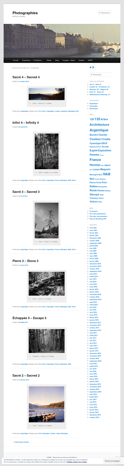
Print (104, 182)
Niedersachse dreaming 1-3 (100, 94)
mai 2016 (93, 371)
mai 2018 (93, 310)
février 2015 (94, 410)
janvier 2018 (94, 320)
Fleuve (101, 155)
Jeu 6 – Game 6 (95, 84)
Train (102, 194)
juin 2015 (93, 399)
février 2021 (94, 233)
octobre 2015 (94, 389)
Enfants (93, 147)
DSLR (104, 143)
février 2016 (94, 379)
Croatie (105, 139)
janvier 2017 (94, 351)
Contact (81, 60)
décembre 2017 (95, 322)
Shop (57, 60)
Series (49, 60)
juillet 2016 (94, 366)
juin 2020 (93, 248)
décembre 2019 (95, 263)
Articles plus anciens (20, 442)
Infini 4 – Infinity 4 (25, 122)
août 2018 (93, 302)
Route (93, 190)
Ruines (101, 190)
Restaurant (102, 186)
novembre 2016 (95, 356)
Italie (102, 165)
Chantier (102, 134)
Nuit (77, 111)
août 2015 (93, 394)
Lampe (96, 169)
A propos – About (69, 60)
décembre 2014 (95, 415)
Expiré (94, 150)
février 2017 (94, 348)
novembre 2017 (95, 325)
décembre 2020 (95, 238)
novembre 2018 (95, 294)
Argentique (24, 111)
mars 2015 (93, 407)
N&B (69, 180)
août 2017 (93, 333)
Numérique (94, 108)
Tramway (94, 198)
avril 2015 (93, 404)
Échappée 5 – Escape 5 (29, 318)
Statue (108, 190)
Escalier (105, 146)
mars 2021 (93, 230)
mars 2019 (93, 287)
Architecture (99, 124)
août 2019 (93, 274)
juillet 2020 (94, 246)
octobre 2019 (94, 269)
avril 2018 (93, 312)
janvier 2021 (94, 235)
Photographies (25, 12)
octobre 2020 (94, 240)
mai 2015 (93, 402)
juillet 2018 (94, 304)
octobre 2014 (94, 417)
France (57, 180)
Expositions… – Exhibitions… (32, 60)
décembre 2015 (95, 384)
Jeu (91, 169)
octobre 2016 (94, 358)
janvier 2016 (94, 381)
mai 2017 (93, 340)
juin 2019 (93, 279)
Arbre (44, 111)
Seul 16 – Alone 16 (97, 92)
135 (39, 111)
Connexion (94, 211)
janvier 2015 (94, 412)
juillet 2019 (94, 276)
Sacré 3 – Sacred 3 (26, 191)
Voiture (94, 201)
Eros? (98, 146)
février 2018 (94, 317)
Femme (94, 154)
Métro (100, 175)
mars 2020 (93, 256)
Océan (97, 179)
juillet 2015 (94, 397)
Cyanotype (93, 106)
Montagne (71, 111)
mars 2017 (93, 345)
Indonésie (64, 111)
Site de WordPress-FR (98, 219)
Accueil (15, 60)
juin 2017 (93, 338)
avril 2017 (93, 343)
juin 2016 (93, 369)
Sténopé (94, 194)
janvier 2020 (94, 261)
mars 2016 (93, 376)
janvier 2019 (94, 292)
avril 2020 (93, 253)
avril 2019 (93, 284)
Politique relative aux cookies (77, 462)
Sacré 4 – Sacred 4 (26, 77)
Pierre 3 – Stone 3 (25, 260)
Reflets (94, 186)
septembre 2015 (95, 392)
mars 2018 (93, 315)
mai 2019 (93, 281)
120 (39, 433)
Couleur (57, 111)
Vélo (100, 201)
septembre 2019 (95, 271)
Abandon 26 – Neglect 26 (99, 89)
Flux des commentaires (98, 216)
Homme (95, 165)
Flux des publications (98, 214)
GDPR (90, 60)
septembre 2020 (95, 243)
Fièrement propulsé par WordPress (65, 457)
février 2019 (94, 289)
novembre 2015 (95, 386)
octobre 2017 (94, 328)
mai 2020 (93, 251)
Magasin (105, 169)
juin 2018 (93, 307)
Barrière (94, 134)
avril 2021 (93, 228)
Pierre (74, 180)
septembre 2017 (95, 330)
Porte (98, 182)
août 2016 (93, 363)
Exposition (104, 150)
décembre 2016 (95, 353)
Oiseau (102, 179)
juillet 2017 (94, 335)
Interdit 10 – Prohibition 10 (100, 87)
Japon (58, 433)
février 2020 (94, 258)
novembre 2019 (95, 266)
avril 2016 (93, 374)
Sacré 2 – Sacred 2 (26, 375)
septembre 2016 (95, 361)
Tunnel (101, 198)
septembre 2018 (95, 299)
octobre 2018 (94, 297)
